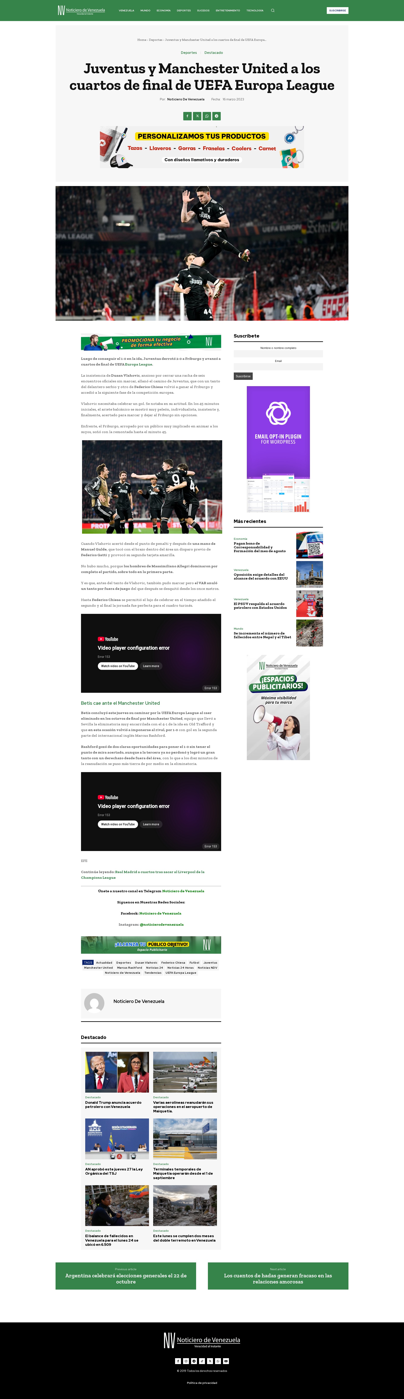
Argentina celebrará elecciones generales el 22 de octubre (126, 1279)
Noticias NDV (207, 967)
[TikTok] (202, 1361)
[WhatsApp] (207, 116)
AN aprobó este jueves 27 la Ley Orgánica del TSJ (114, 1171)
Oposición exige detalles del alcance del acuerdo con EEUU (261, 576)
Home (141, 40)
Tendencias (152, 973)
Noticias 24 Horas (180, 967)
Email (278, 361)
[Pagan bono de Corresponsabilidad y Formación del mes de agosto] (309, 545)
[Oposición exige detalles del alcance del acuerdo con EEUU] (309, 574)
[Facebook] (187, 116)
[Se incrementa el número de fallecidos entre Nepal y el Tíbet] (309, 633)
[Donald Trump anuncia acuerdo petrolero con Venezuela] (117, 1072)
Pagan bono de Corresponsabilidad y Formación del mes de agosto (260, 547)
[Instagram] (186, 1361)
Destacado (214, 53)
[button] (273, 10)
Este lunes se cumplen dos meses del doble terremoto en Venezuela (184, 1238)
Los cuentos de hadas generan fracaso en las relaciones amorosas (278, 1279)
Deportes (155, 40)
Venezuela (241, 570)
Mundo (238, 628)
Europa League (138, 364)
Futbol (194, 962)
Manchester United (98, 967)
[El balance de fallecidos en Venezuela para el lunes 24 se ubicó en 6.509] (117, 1205)
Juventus (210, 962)
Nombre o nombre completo (278, 348)
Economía (240, 538)
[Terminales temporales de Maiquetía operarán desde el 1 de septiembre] (185, 1138)
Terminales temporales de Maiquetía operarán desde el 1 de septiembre (183, 1173)
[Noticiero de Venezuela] (96, 1003)
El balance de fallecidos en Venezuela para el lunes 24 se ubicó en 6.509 (111, 1240)
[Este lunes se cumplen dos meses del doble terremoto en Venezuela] (185, 1205)
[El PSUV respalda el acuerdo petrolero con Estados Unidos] (309, 603)
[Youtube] (226, 1361)
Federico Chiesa (173, 962)
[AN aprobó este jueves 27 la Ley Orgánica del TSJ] (117, 1138)
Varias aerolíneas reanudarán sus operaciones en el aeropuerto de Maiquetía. (183, 1106)
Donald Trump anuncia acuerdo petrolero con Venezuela (113, 1104)
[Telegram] (216, 116)
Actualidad (104, 962)
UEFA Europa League (181, 973)
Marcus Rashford (129, 967)
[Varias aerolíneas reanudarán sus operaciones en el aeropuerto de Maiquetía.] (185, 1072)
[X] (197, 116)
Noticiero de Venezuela (186, 99)
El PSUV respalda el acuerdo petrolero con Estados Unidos (260, 605)
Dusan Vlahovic (146, 962)
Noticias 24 (154, 967)
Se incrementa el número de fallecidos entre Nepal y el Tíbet (262, 635)
